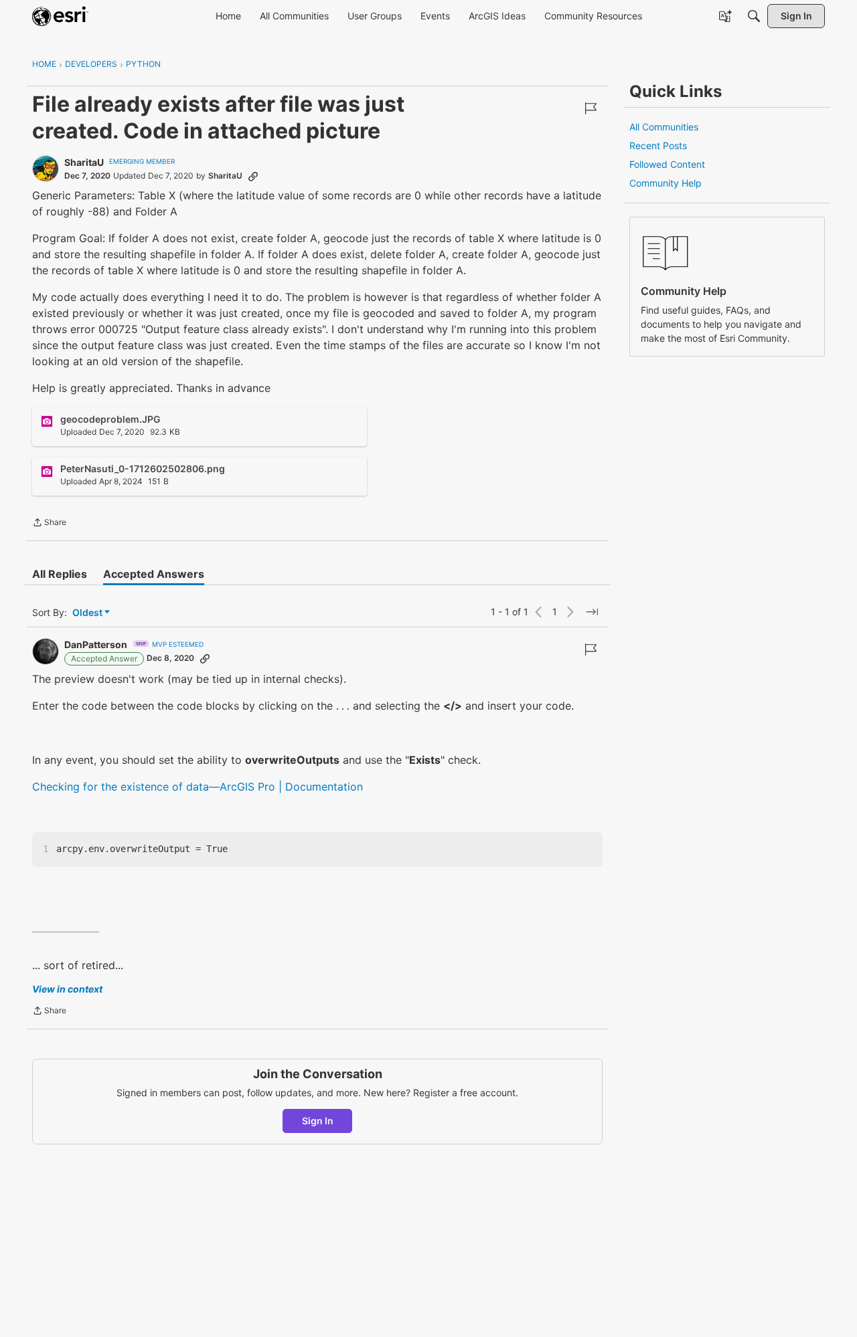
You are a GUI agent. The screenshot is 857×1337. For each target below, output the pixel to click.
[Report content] (590, 108)
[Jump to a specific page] (592, 612)
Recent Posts (658, 145)
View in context (67, 989)
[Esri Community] (60, 16)
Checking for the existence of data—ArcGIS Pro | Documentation (197, 786)
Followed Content (667, 164)
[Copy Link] (253, 176)
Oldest (88, 613)
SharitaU (84, 162)
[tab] (59, 573)
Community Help (665, 183)
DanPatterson (95, 644)
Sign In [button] (317, 1120)
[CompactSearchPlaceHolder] (754, 16)
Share (49, 523)
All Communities (663, 126)
